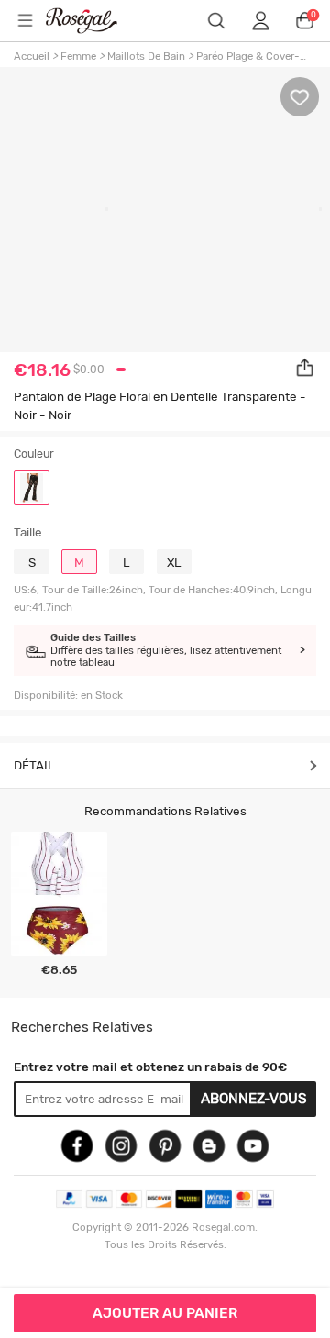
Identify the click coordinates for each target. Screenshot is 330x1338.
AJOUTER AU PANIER (165, 1313)
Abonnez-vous (254, 1098)
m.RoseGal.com (92, 20)
